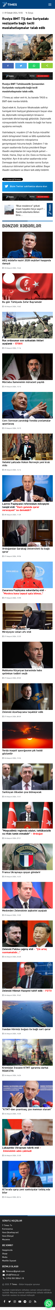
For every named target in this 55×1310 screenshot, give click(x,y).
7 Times (13, 1284)
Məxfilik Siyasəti (9, 1261)
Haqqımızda (7, 1250)
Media (4, 1257)
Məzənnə (6, 1240)
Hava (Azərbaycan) (10, 1232)
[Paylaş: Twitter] (21, 66)
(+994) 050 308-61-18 (15, 1278)
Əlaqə (4, 1254)
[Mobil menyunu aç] (50, 4)
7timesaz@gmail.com (15, 1271)
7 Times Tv (7, 1225)
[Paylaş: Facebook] (8, 66)
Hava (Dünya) (7, 1236)
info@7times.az (12, 1275)
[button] (47, 65)
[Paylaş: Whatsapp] (34, 66)
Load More (27, 1208)
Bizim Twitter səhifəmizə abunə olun (28, 186)
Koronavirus (7, 1229)
